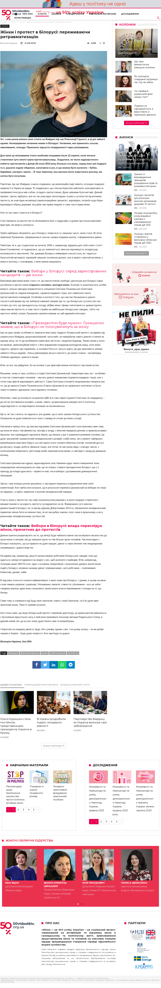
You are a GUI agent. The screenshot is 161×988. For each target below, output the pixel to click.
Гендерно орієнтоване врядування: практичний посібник (60, 793)
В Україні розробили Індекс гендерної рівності (51, 722)
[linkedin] (53, 665)
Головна (3, 22)
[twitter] (45, 665)
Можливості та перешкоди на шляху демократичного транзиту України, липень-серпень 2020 (145, 798)
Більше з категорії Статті (75, 684)
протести (73, 653)
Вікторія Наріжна (8, 43)
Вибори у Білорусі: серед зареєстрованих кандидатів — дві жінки (53, 273)
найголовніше (57, 653)
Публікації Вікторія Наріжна (41, 684)
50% (119, 167)
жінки (45, 653)
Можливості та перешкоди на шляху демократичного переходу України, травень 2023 (97, 798)
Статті (13, 22)
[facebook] (36, 665)
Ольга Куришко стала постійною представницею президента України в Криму (16, 725)
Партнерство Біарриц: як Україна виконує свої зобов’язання (90, 722)
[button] (78, 904)
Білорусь (13, 653)
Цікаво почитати (11, 684)
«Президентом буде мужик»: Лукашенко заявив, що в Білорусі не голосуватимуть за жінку (52, 325)
